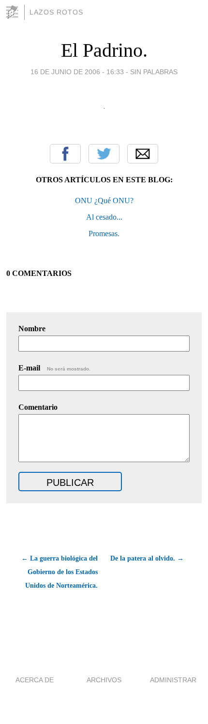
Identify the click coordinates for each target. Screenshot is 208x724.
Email (142, 153)
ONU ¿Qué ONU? (104, 200)
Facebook (65, 153)
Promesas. (104, 233)
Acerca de (34, 680)
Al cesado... (104, 217)
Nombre (31, 328)
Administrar (173, 680)
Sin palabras (154, 72)
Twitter (104, 153)
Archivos (104, 680)
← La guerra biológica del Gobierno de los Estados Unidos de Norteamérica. (59, 572)
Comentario (38, 407)
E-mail (54, 368)
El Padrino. (104, 50)
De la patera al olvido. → (147, 558)
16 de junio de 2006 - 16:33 (77, 72)
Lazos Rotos (56, 12)
